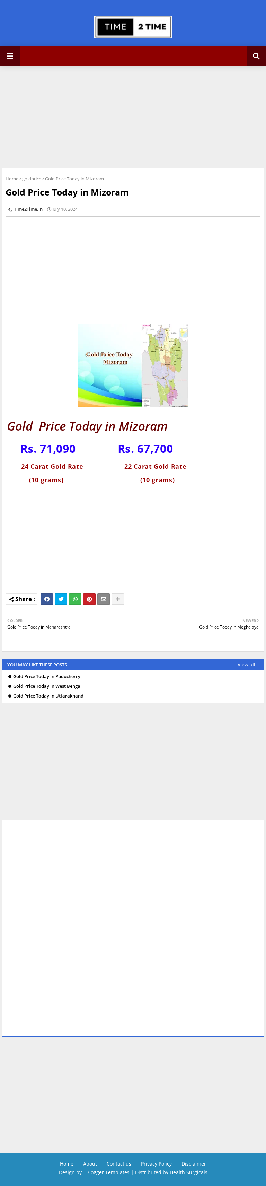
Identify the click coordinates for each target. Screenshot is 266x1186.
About (90, 1163)
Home (12, 178)
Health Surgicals (188, 1172)
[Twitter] (61, 599)
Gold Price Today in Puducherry (46, 676)
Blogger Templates (108, 1172)
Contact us (119, 1163)
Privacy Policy (156, 1163)
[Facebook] (47, 599)
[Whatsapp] (75, 599)
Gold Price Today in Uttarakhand (48, 696)
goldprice (31, 178)
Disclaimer (193, 1163)
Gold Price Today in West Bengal (47, 686)
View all (246, 664)
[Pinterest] (89, 599)
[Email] (103, 599)
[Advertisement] (52, 116)
